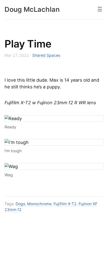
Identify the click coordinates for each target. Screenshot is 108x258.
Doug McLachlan (32, 9)
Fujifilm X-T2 (65, 203)
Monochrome (39, 203)
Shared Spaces (46, 55)
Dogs (20, 203)
